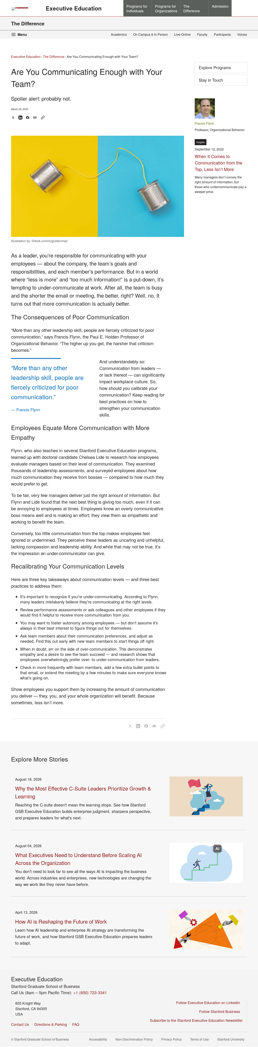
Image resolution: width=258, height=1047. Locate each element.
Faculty (202, 34)
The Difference (27, 23)
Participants (222, 34)
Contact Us (20, 1024)
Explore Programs (215, 67)
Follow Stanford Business (221, 1011)
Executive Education (74, 8)
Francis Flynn (204, 123)
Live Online (182, 34)
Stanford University (232, 1039)
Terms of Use (200, 1039)
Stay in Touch (217, 81)
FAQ (75, 1024)
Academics (119, 34)
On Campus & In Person (150, 34)
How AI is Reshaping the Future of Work (61, 921)
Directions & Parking (50, 1024)
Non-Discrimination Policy (135, 1039)
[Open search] (239, 8)
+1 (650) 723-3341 (90, 992)
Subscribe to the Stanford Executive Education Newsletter (196, 1020)
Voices (242, 34)
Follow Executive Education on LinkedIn (209, 1002)
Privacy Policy (172, 1039)
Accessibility (99, 1039)
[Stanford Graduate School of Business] (25, 8)
